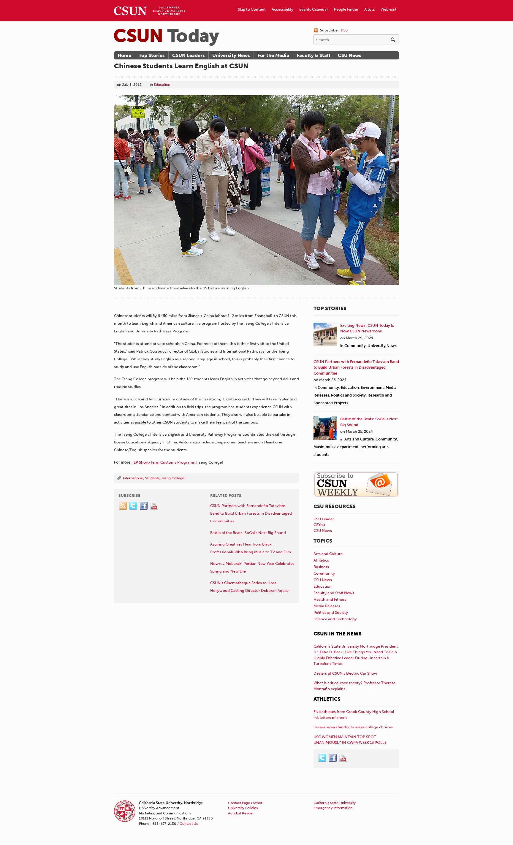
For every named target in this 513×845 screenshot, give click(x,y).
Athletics (321, 560)
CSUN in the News (338, 634)
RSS (344, 30)
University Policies (243, 808)
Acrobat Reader (241, 813)
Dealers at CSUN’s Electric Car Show (345, 673)
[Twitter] (133, 506)
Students (152, 478)
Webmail (388, 9)
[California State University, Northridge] (166, 37)
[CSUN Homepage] (149, 2)
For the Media (273, 55)
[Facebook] (144, 506)
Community (355, 345)
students (321, 454)
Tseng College (172, 478)
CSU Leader (324, 519)
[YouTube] (154, 506)
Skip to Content (252, 9)
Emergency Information (333, 808)
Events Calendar (313, 9)
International (133, 478)
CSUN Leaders (188, 55)
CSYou (319, 524)
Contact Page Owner (245, 803)
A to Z (369, 9)
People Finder (346, 9)
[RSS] (123, 506)
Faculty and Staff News (334, 593)
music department (342, 447)
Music (319, 447)
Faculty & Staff (313, 55)
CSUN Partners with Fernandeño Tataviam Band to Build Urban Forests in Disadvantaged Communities (356, 367)
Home (124, 55)
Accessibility (282, 9)
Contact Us (189, 824)
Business (321, 567)
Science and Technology (335, 619)
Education (162, 85)
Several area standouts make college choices (353, 727)
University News (231, 55)
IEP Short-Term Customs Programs (163, 462)
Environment (372, 387)
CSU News (349, 55)
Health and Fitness (330, 599)
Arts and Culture (359, 439)
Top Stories (152, 55)
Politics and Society (348, 395)
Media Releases (327, 606)
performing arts (374, 447)
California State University (335, 803)
